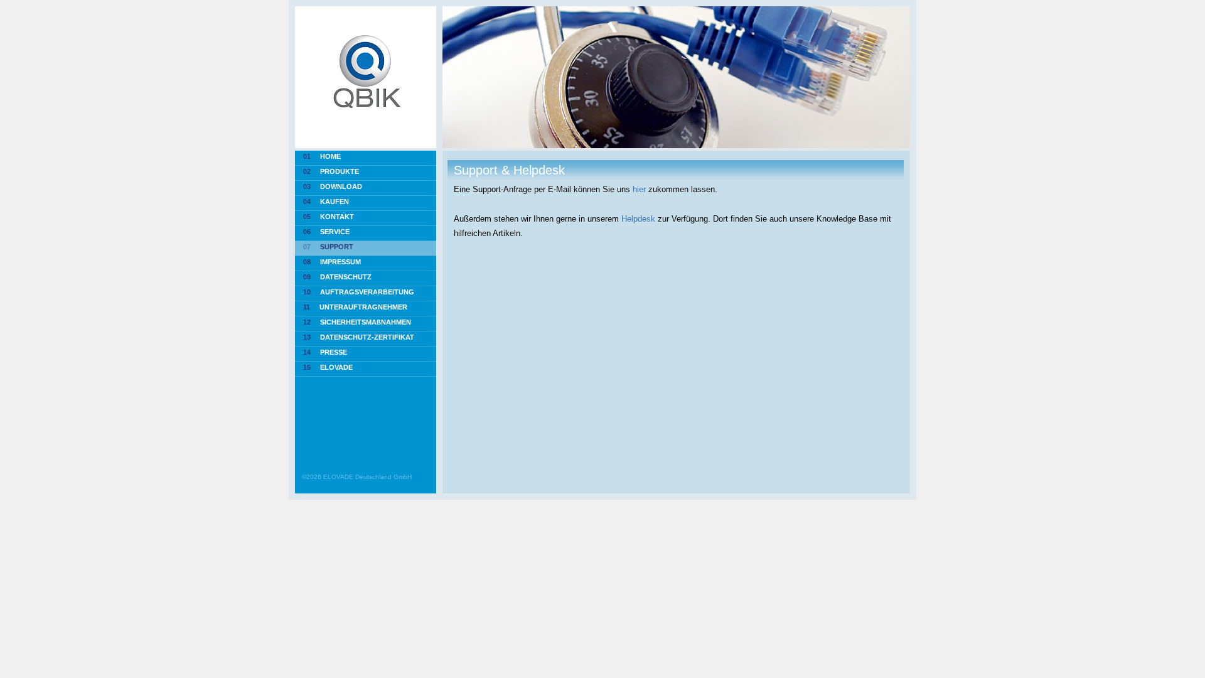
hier (639, 189)
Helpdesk (638, 218)
